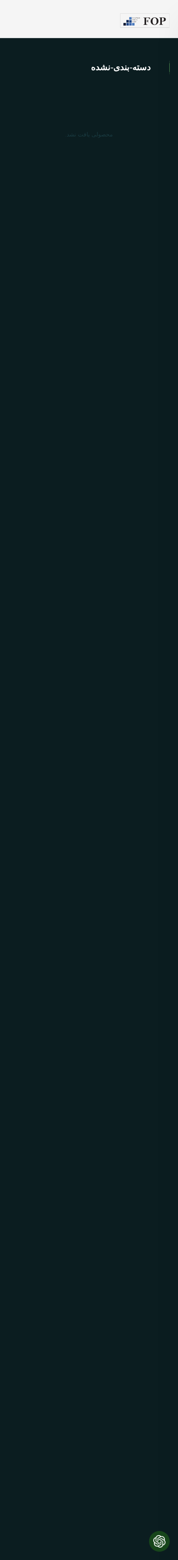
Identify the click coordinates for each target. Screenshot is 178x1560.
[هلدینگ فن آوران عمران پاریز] (145, 20)
